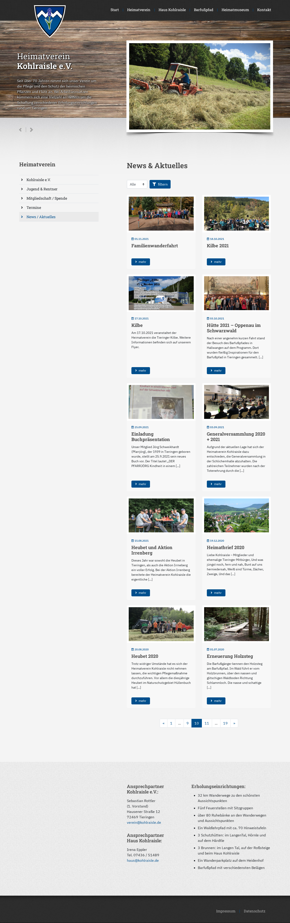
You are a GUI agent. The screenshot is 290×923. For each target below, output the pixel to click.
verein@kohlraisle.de (144, 822)
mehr (142, 262)
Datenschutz (254, 911)
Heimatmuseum (235, 9)
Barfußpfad (203, 9)
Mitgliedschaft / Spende (47, 198)
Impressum (225, 911)
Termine (34, 207)
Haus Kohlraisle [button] (172, 9)
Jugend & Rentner (42, 188)
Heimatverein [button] (138, 9)
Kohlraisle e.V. (39, 179)
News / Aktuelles (41, 216)
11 (207, 723)
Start (115, 9)
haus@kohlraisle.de (143, 860)
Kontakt (264, 9)
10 (196, 723)
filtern (163, 184)
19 (225, 723)
